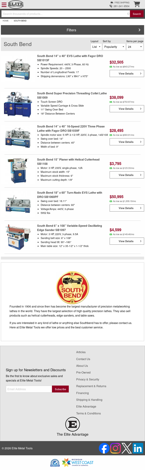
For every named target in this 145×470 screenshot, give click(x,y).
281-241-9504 (121, 6)
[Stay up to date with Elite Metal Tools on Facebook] (104, 448)
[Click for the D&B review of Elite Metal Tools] (55, 462)
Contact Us (83, 359)
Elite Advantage (86, 406)
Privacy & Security (87, 379)
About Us (82, 366)
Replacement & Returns (91, 386)
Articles (81, 352)
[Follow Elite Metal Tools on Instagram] (115, 448)
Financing (82, 393)
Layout (94, 41)
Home (5, 20)
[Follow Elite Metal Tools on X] (127, 448)
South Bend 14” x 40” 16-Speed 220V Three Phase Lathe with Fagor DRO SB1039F (71, 128)
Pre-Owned (83, 372)
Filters (71, 29)
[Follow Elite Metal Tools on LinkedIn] (138, 448)
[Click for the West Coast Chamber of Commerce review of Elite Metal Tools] (77, 462)
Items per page (134, 41)
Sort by (107, 41)
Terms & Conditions (88, 413)
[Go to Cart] (137, 5)
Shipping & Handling (89, 400)
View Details (126, 73)
